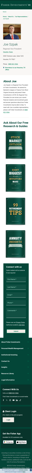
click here (22, 325)
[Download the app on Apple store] (21, 442)
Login (8, 420)
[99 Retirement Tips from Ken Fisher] (16, 226)
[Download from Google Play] (8, 442)
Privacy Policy (20, 322)
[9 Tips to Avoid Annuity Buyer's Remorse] (16, 259)
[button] (11, 342)
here (24, 472)
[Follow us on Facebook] (3, 400)
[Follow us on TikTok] (20, 400)
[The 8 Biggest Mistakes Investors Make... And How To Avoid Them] (16, 193)
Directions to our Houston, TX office (15, 68)
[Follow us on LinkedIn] (17, 400)
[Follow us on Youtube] (13, 400)
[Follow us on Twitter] (7, 400)
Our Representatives (21, 16)
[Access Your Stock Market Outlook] (16, 160)
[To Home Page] (14, 5)
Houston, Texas (8, 52)
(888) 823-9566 (13, 64)
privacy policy (23, 470)
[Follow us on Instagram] (10, 400)
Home (4, 16)
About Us (11, 16)
